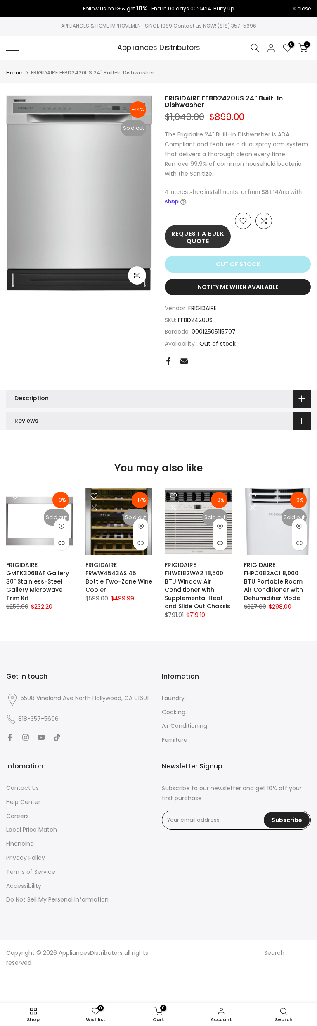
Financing (20, 843)
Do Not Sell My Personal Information (57, 899)
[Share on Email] (184, 361)
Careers (17, 816)
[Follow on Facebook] (10, 737)
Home (14, 72)
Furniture (174, 740)
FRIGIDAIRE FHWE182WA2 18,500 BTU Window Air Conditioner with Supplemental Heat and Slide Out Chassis (197, 585)
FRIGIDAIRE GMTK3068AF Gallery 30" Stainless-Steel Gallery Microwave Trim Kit (37, 581)
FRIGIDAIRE (202, 308)
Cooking (173, 712)
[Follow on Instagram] (25, 737)
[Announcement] (158, 9)
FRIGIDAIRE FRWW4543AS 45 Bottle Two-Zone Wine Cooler (118, 577)
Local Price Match (31, 829)
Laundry (173, 698)
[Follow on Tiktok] (57, 737)
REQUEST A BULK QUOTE (197, 237)
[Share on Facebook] (168, 361)
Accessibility (23, 886)
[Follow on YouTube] (41, 737)
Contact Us (22, 788)
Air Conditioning (184, 726)
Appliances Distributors (158, 48)
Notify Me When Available (238, 287)
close (17, 8)
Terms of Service (30, 872)
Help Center (23, 802)
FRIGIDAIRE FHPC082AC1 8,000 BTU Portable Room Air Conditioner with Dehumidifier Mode (273, 581)
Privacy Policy (25, 858)
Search (274, 953)
